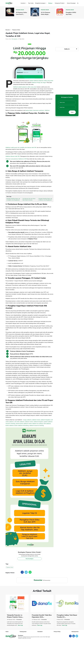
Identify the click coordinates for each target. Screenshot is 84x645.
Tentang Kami (23, 631)
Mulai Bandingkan (29, 558)
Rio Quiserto (15, 39)
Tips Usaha (31, 3)
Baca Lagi (20, 625)
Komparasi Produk (59, 3)
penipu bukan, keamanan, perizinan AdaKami (37, 110)
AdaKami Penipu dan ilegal (39, 82)
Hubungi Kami (75, 631)
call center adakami (19, 421)
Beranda (8, 30)
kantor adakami (10, 425)
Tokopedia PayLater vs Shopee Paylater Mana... (15, 616)
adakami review (36, 420)
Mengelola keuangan (40, 3)
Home (7, 631)
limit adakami (47, 423)
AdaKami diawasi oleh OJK (13, 156)
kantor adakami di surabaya (36, 423)
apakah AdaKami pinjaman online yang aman (41, 80)
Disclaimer (40, 631)
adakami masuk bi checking (36, 425)
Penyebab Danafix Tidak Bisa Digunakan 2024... (42, 616)
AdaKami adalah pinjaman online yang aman (25, 87)
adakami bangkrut (45, 420)
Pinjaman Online (20, 9)
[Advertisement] (42, 23)
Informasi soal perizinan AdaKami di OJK (16, 159)
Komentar (19, 619)
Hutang (50, 3)
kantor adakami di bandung (21, 425)
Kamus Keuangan (71, 3)
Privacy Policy (57, 631)
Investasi (23, 3)
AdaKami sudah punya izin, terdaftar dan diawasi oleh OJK (21, 147)
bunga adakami (27, 420)
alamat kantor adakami (22, 423)
